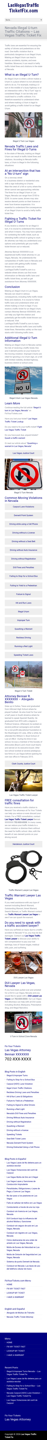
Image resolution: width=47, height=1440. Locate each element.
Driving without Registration (23, 559)
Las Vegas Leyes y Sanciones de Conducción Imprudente (21, 1182)
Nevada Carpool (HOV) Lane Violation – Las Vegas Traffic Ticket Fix (24, 1394)
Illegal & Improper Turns (17, 1075)
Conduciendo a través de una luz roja (23, 1207)
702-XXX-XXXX (18, 1059)
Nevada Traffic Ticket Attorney (20, 1317)
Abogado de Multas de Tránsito (20, 1313)
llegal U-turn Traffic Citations (19, 1088)
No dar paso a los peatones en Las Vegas (22, 1197)
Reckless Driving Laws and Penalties (23, 1092)
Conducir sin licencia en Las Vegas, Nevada (22, 1212)
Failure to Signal (23, 594)
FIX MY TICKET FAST (16, 1289)
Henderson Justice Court (23, 844)
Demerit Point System (23, 515)
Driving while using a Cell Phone (23, 524)
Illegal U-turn (23, 611)
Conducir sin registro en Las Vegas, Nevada (22, 1234)
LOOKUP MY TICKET (16, 1293)
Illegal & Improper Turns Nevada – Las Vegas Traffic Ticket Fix (23, 1373)
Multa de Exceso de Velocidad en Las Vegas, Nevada (23, 1248)
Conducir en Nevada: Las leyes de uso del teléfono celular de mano (23, 1267)
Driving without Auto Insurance (23, 550)
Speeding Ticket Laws (23, 655)
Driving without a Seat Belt (23, 541)
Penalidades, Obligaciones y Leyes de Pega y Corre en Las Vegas (23, 1190)
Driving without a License (23, 533)
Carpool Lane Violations (23, 507)
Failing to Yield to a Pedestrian (23, 585)
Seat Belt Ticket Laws (16, 1139)
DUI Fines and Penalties (23, 567)
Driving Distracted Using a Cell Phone (23, 1147)
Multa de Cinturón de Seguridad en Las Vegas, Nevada (24, 1256)
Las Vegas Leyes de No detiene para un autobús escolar (24, 1164)
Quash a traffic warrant (15, 438)
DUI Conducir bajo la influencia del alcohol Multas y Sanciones (22, 1220)
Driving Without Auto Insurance (20, 1117)
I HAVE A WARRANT (15, 1297)
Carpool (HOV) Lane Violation (20, 1084)
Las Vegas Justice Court (23, 453)
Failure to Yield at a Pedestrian (20, 1101)
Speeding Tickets (14, 1134)
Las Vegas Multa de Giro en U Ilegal (22, 1177)
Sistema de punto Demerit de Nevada (23, 1261)
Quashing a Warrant (23, 629)
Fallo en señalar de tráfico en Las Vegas (24, 1203)
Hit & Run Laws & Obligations (20, 1096)
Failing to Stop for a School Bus (24, 576)
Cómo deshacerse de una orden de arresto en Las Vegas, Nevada (22, 1241)
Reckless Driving (23, 637)
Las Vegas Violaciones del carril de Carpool (22, 1171)
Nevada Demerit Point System (20, 1143)
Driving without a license (17, 1130)
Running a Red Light (23, 646)
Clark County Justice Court (23, 764)
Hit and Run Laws (23, 603)
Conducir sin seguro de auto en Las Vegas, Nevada (22, 1227)
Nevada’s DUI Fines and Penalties (21, 1113)
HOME (9, 1284)
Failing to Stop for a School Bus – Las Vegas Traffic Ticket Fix (23, 1387)
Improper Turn (23, 620)
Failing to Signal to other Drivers (21, 1105)
